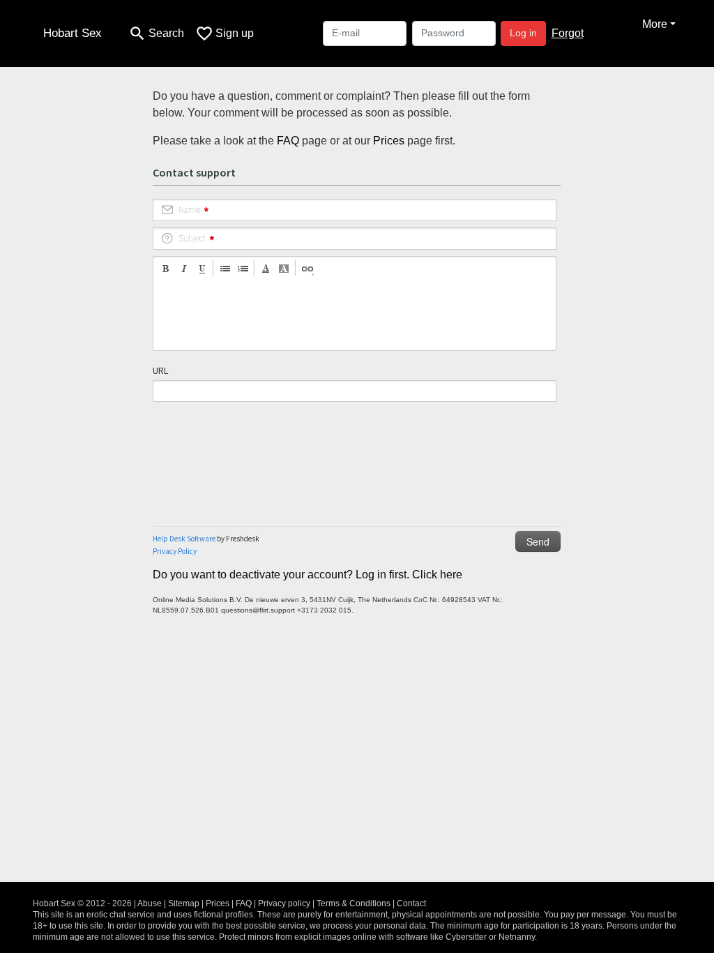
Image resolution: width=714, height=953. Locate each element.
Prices (388, 141)
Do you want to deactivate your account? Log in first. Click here (307, 574)
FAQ (288, 141)
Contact (411, 903)
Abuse (149, 903)
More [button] (654, 24)
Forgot (568, 33)
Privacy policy (284, 903)
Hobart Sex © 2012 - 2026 (82, 903)
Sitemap (183, 903)
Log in (523, 32)
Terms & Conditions (353, 903)
